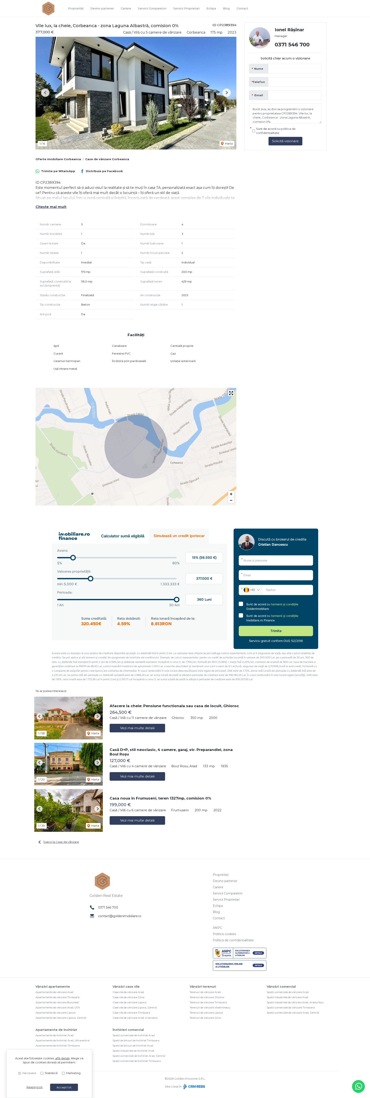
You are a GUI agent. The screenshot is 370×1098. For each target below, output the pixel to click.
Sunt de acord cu (275, 131)
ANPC (217, 928)
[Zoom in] (231, 494)
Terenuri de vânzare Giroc (205, 1017)
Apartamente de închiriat (56, 1030)
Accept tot (64, 1087)
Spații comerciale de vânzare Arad (288, 992)
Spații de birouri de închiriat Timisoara (136, 1040)
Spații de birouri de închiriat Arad (133, 1045)
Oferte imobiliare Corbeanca (58, 159)
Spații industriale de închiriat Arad (133, 1050)
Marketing (73, 1073)
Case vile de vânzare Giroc (129, 997)
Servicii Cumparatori (152, 8)
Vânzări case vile (126, 987)
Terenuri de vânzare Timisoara (208, 1002)
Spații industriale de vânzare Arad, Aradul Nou (295, 1002)
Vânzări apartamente (53, 987)
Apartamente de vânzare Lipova (56, 1012)
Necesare (29, 1073)
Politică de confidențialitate (233, 940)
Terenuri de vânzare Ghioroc (207, 997)
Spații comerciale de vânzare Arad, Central (293, 1012)
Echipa (211, 8)
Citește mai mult (51, 207)
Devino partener (102, 8)
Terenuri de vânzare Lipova (206, 1012)
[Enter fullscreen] (231, 393)
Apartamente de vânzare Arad (54, 992)
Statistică (51, 1073)
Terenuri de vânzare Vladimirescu (210, 1007)
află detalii (62, 1058)
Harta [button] (228, 143)
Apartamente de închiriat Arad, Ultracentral (63, 1040)
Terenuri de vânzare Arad (205, 992)
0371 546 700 (292, 44)
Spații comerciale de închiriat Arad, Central (139, 1055)
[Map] (136, 446)
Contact (242, 8)
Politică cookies (224, 934)
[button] (45, 93)
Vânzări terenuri (203, 987)
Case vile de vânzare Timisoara (131, 1012)
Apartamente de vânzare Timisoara (57, 997)
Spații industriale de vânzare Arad (287, 997)
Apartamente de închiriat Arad (54, 1035)
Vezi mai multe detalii (137, 728)
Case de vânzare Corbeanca (107, 159)
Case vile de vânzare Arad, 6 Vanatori (135, 1017)
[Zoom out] (231, 500)
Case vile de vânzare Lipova (129, 1002)
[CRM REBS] (193, 1086)
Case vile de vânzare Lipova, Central (135, 1007)
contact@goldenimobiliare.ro (119, 916)
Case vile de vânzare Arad (128, 992)
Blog (226, 8)
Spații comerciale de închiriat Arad (134, 1035)
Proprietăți (76, 8)
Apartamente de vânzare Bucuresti (57, 1002)
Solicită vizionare (285, 141)
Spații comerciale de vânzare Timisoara (291, 1007)
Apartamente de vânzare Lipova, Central (61, 1017)
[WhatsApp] (358, 1086)
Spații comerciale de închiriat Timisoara (137, 1061)
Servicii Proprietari (186, 8)
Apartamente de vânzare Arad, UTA (58, 1007)
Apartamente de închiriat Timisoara (58, 1045)
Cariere (126, 8)
